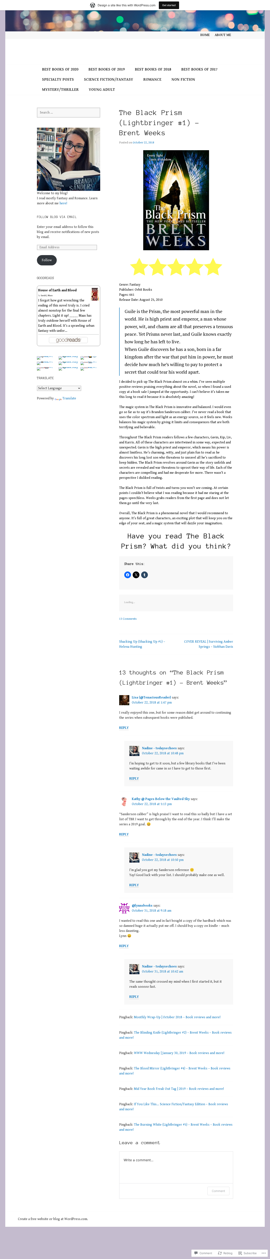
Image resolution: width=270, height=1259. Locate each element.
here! (63, 203)
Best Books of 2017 (199, 69)
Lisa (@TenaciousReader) (151, 698)
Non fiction (183, 79)
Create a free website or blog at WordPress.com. (53, 1219)
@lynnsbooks (142, 906)
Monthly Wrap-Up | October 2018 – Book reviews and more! (177, 1017)
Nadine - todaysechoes (159, 748)
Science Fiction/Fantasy (108, 79)
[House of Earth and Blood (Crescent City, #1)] (95, 298)
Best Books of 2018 (153, 69)
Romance (152, 79)
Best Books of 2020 (60, 69)
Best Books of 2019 (106, 69)
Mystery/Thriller (60, 89)
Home (205, 35)
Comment (218, 1191)
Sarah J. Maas (47, 295)
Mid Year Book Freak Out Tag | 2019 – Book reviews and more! (179, 1089)
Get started (169, 5)
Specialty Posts (58, 79)
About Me (223, 35)
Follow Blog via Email (57, 217)
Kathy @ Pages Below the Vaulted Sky (161, 799)
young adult (102, 89)
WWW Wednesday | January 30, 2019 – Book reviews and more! (179, 1053)
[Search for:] (68, 113)
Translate (69, 398)
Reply (124, 728)
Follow (47, 260)
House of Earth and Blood (57, 290)
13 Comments (128, 619)
